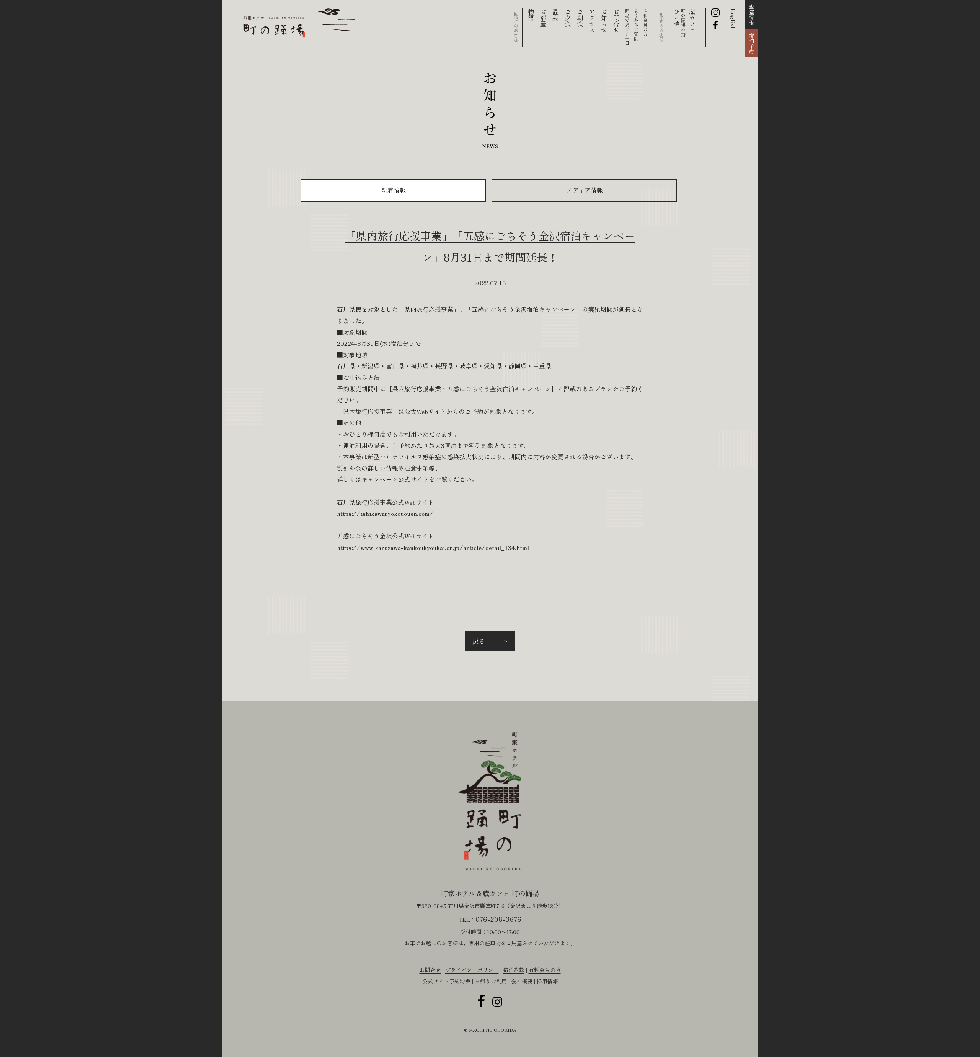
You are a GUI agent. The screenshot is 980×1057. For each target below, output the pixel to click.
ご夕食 (567, 17)
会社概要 (521, 981)
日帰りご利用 (491, 981)
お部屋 (543, 17)
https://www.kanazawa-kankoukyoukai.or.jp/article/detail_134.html (433, 547)
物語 (531, 14)
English (733, 19)
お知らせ (604, 20)
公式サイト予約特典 (446, 981)
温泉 (555, 14)
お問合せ (616, 20)
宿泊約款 (513, 970)
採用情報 (547, 981)
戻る (478, 641)
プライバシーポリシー (472, 970)
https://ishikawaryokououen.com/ (385, 513)
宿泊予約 (751, 43)
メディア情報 (584, 190)
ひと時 (678, 22)
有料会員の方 (545, 970)
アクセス (591, 20)
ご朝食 (580, 17)
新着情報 (393, 190)
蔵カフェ (692, 20)
